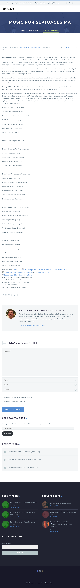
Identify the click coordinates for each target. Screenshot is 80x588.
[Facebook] (66, 3)
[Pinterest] (9, 295)
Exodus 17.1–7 (17, 270)
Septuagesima (24, 47)
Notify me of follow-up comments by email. (18, 397)
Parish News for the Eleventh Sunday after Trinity (24, 459)
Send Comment (12, 409)
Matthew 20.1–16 (43, 272)
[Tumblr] (12, 295)
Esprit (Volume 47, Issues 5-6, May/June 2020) (63, 513)
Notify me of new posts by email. (14, 401)
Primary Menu (76, 8)
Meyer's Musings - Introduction (60, 504)
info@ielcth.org (54, 3)
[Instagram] (72, 3)
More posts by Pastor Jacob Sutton (33, 326)
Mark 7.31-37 (63, 522)
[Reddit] (17, 295)
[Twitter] (69, 3)
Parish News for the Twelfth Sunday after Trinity (24, 452)
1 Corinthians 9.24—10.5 (61, 270)
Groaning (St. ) (59, 525)
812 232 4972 (41, 3)
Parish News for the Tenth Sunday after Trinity (23, 467)
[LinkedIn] (14, 295)
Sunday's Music (36, 47)
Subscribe (7, 434)
